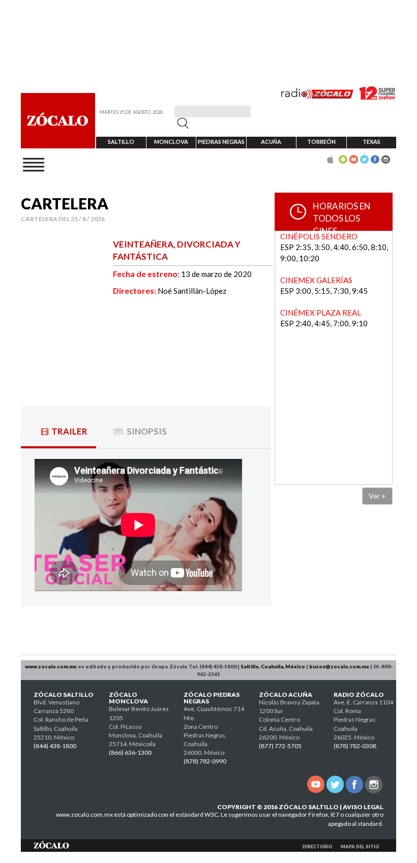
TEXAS (371, 141)
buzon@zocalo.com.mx (339, 666)
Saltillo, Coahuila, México (273, 666)
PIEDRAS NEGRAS (221, 141)
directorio (318, 846)
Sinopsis (147, 431)
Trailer (69, 431)
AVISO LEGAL (363, 807)
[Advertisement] (346, 570)
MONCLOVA (171, 141)
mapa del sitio (360, 846)
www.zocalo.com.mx (51, 666)
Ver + (377, 495)
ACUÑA (271, 141)
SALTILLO (121, 141)
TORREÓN (321, 141)
